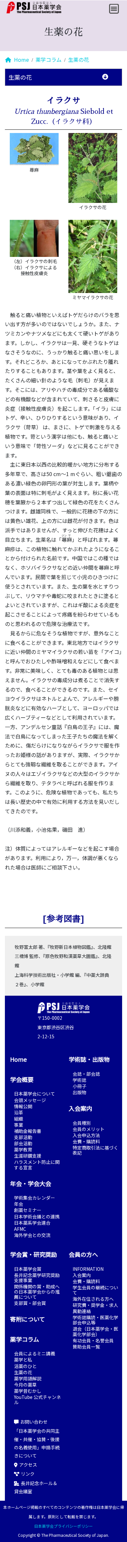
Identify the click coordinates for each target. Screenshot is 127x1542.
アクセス (28, 1464)
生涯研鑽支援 (27, 1155)
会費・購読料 (86, 1141)
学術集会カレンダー (34, 1197)
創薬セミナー (27, 1210)
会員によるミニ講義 (34, 1353)
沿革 (18, 1112)
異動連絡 (82, 1311)
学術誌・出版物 (89, 1059)
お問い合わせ (34, 1421)
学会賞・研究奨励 (33, 1254)
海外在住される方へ (93, 1299)
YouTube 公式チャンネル (37, 1399)
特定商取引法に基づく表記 (95, 1150)
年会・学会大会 (30, 1183)
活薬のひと (25, 1366)
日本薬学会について (34, 1093)
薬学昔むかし (27, 1391)
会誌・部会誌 (86, 1073)
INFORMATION (88, 1269)
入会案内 (80, 1108)
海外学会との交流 (32, 1235)
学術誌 (79, 1080)
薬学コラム (48, 59)
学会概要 (22, 1079)
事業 (18, 1125)
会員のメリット (89, 1129)
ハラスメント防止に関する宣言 (37, 1164)
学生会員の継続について (95, 1290)
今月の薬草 (25, 1384)
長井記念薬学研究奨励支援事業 (37, 1277)
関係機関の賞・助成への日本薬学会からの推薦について (37, 1291)
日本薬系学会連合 (32, 1222)
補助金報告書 (27, 1131)
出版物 (79, 1092)
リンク (28, 1473)
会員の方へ (83, 1254)
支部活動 (23, 1137)
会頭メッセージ (30, 1100)
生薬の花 (78, 59)
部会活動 (23, 1143)
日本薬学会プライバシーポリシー (63, 1526)
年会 (18, 1204)
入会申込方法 (86, 1135)
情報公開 (23, 1106)
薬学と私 (23, 1359)
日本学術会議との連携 (37, 1216)
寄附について (27, 1319)
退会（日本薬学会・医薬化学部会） (95, 1331)
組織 (18, 1118)
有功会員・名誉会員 (93, 1340)
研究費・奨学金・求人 (95, 1305)
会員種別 (82, 1123)
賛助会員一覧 (86, 1346)
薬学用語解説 (27, 1378)
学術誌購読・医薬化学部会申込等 (95, 1320)
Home (21, 59)
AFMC (20, 1229)
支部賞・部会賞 (30, 1303)
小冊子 (79, 1086)
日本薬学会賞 (27, 1269)
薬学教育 (23, 1149)
